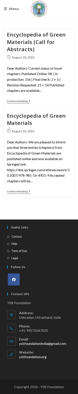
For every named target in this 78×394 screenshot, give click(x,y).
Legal (14, 258)
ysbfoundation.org (33, 357)
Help (14, 243)
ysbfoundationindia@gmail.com (42, 343)
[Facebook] (14, 279)
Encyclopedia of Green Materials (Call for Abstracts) (36, 42)
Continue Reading (18, 101)
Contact (16, 236)
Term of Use (19, 251)
